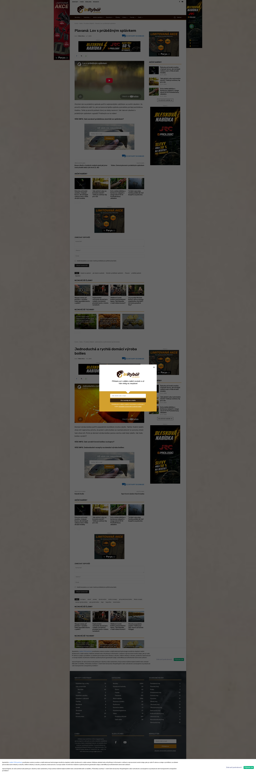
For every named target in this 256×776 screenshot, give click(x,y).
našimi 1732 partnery (15, 762)
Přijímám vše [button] (248, 767)
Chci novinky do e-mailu (128, 400)
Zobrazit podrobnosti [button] (234, 767)
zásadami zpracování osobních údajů (130, 406)
